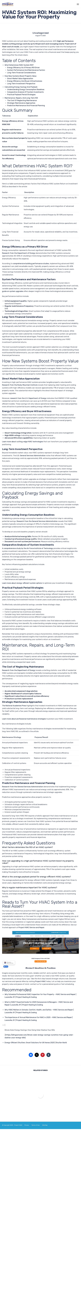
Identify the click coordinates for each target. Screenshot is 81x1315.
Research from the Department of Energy (18, 253)
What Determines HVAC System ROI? (19, 65)
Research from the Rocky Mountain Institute (19, 385)
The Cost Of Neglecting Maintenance (22, 100)
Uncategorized (40, 33)
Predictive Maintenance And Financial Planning (26, 106)
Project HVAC (40, 981)
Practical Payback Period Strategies (21, 95)
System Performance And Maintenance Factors (26, 70)
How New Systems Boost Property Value (20, 76)
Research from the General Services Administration (37, 521)
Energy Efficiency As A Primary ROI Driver (23, 68)
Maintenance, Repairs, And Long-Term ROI (21, 98)
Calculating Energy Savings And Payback (21, 87)
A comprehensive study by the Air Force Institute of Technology (27, 548)
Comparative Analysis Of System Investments (25, 92)
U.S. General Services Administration (31, 456)
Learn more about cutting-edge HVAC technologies (22, 442)
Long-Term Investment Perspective (21, 84)
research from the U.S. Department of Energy (28, 398)
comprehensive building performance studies (31, 264)
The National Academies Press (14, 706)
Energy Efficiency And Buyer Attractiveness (24, 81)
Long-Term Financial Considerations (21, 73)
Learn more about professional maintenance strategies (24, 719)
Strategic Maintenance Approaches (21, 103)
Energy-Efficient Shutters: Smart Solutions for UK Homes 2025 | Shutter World (36, 1043)
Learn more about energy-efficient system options (22, 583)
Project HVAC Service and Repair (31, 927)
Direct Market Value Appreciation (20, 79)
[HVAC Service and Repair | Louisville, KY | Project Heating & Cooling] (7, 4)
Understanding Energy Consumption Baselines (25, 90)
